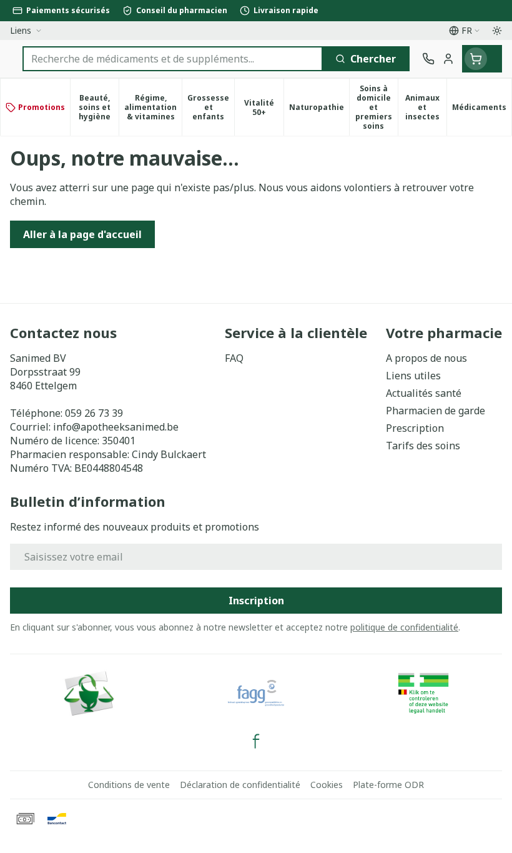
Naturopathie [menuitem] (319, 109)
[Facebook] (256, 741)
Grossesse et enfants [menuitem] (210, 107)
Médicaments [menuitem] (481, 109)
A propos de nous (426, 358)
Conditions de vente (129, 785)
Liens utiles (413, 375)
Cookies (326, 785)
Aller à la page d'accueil (82, 234)
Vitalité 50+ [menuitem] (263, 107)
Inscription (256, 600)
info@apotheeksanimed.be (116, 427)
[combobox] (172, 58)
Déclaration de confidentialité (240, 785)
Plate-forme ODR (388, 785)
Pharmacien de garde (435, 410)
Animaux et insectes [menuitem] (425, 107)
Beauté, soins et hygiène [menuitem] (99, 107)
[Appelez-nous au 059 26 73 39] (428, 58)
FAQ (234, 358)
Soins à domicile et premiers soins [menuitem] (376, 107)
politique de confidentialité (404, 627)
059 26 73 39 (94, 413)
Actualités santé (423, 393)
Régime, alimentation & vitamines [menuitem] (153, 107)
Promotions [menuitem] (41, 107)
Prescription (415, 428)
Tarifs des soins (423, 445)
